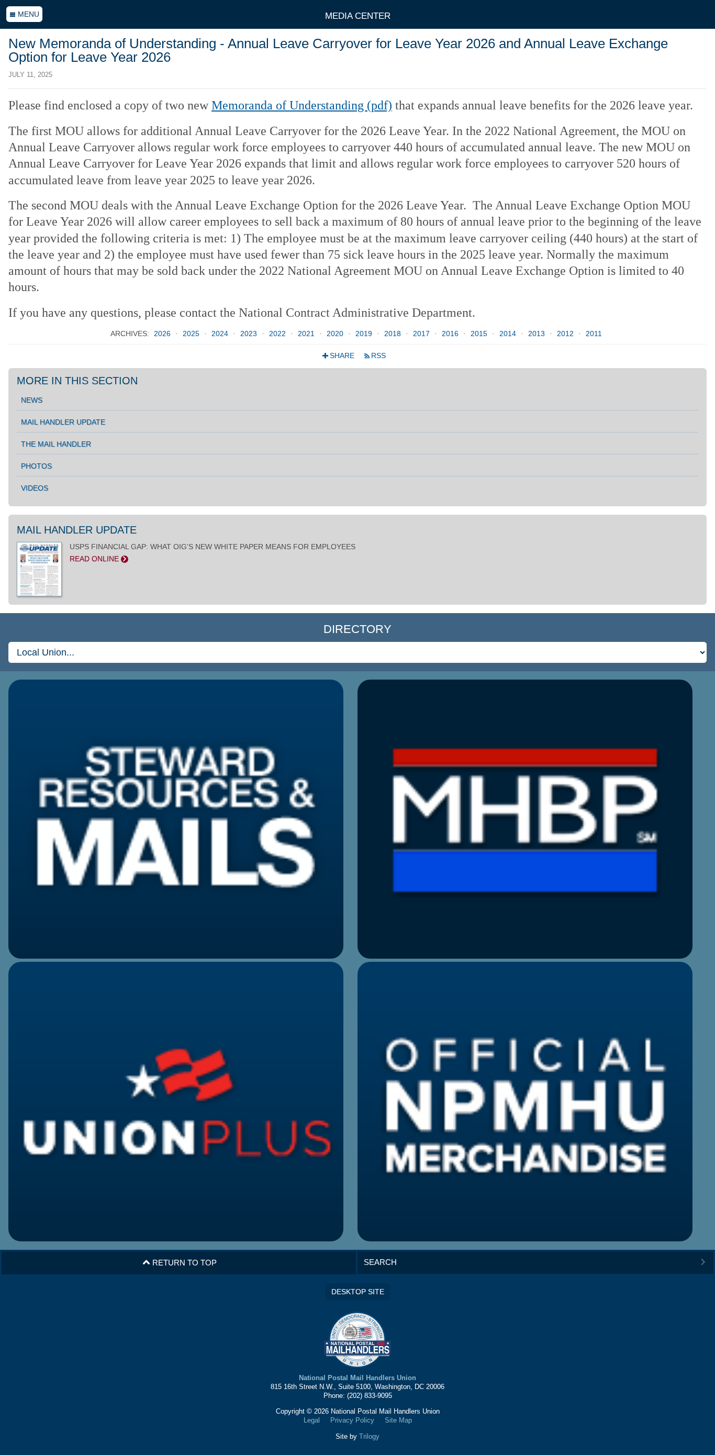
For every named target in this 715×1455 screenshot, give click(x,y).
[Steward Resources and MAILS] (175, 819)
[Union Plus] (175, 1101)
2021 (307, 334)
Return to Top (179, 1262)
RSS (375, 356)
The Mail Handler (56, 444)
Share (339, 356)
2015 (480, 334)
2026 (163, 334)
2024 (220, 334)
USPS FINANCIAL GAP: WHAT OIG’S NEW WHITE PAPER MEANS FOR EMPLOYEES (212, 552)
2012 (566, 334)
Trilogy (369, 1436)
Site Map (398, 1420)
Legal (312, 1420)
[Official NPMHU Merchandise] (525, 1101)
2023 (249, 334)
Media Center (357, 15)
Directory (357, 629)
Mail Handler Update (63, 422)
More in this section (77, 380)
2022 (278, 334)
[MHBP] (525, 819)
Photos (36, 466)
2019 (364, 334)
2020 (336, 334)
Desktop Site (357, 1291)
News (31, 400)
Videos (34, 488)
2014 (508, 334)
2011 (594, 334)
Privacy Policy (352, 1420)
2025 (192, 334)
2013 (537, 334)
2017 (422, 334)
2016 (451, 334)
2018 (393, 334)
